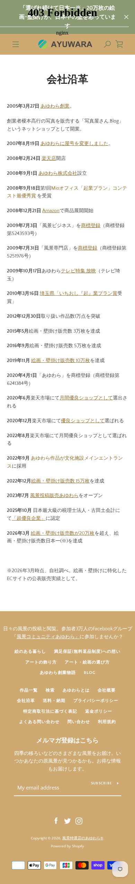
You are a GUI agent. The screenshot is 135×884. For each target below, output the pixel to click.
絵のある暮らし (30, 651)
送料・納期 (54, 700)
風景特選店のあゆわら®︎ (82, 838)
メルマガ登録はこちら (67, 740)
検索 (50, 690)
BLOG (90, 672)
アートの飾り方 (41, 662)
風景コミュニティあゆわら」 (48, 637)
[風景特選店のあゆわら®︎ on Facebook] (56, 820)
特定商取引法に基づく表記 (50, 711)
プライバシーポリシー (95, 700)
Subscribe (101, 783)
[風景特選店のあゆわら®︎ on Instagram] (78, 820)
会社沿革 (26, 700)
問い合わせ (79, 722)
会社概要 (107, 690)
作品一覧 (29, 690)
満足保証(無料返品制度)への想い (87, 651)
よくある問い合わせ (39, 722)
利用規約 (107, 722)
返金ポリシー (98, 711)
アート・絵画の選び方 (87, 662)
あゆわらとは (76, 690)
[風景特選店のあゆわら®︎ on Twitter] (67, 820)
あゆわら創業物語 (58, 672)
